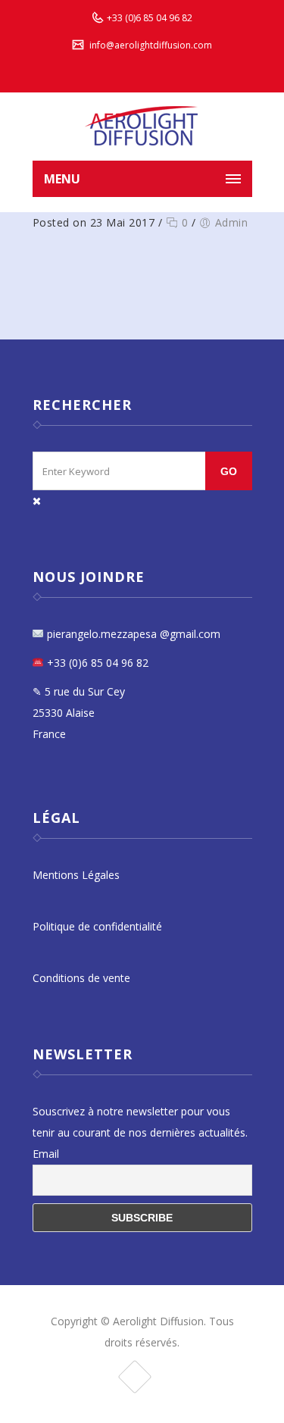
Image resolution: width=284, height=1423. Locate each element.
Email (46, 1153)
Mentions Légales (76, 875)
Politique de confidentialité (97, 926)
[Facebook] (135, 1377)
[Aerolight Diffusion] (142, 126)
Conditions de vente (81, 978)
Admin (231, 222)
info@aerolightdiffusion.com (150, 45)
